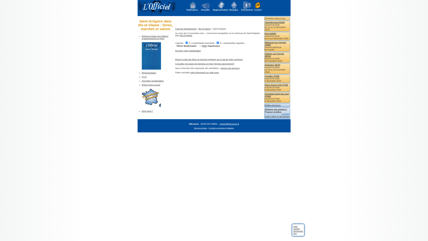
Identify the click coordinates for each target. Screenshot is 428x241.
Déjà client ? (147, 111)
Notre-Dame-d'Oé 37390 (276, 85)
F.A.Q (144, 77)
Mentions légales (200, 128)
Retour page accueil (151, 85)
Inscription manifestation (153, 81)
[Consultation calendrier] (151, 106)
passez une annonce (230, 68)
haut (295, 226)
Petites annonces (273, 105)
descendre (298, 231)
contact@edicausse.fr (229, 124)
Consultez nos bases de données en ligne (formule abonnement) (204, 64)
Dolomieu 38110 (272, 65)
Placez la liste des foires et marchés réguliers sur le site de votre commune (209, 59)
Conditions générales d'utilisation (221, 128)
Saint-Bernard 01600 (275, 22)
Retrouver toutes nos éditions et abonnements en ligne (155, 37)
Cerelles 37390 (272, 76)
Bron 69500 (270, 34)
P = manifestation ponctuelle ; (202, 43)
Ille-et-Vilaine (205, 29)
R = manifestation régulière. (232, 43)
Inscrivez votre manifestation (188, 51)
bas (295, 233)
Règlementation (149, 73)
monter (296, 229)
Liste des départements (185, 29)
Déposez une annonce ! (276, 109)
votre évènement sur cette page (204, 72)
